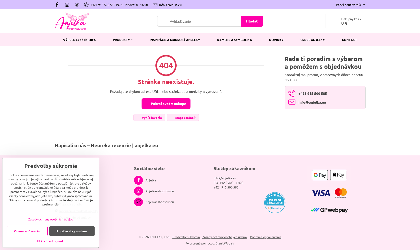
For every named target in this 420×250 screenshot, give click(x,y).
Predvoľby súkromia (186, 237)
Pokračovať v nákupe (168, 103)
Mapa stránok (185, 117)
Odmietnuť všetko (27, 231)
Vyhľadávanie (151, 117)
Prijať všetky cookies (71, 231)
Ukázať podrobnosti (50, 241)
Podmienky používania (265, 237)
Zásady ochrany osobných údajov (224, 237)
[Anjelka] (58, 4)
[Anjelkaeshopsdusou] (67, 4)
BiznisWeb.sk (225, 243)
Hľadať (252, 21)
